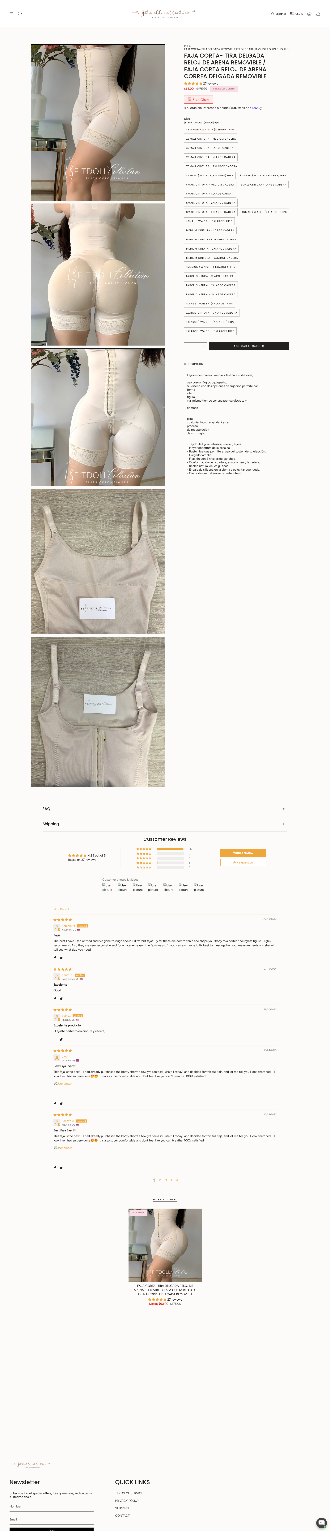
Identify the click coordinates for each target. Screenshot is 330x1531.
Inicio (187, 46)
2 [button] (160, 1180)
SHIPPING (122, 1508)
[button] (193, 83)
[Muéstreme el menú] (11, 13)
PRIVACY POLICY (127, 1501)
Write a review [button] (243, 853)
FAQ (46, 808)
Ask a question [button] (243, 862)
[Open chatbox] (321, 1523)
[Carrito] (318, 13)
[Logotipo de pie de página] (31, 1465)
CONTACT (122, 1515)
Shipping (51, 824)
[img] (62, 920)
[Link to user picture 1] (62, 1090)
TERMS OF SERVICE (129, 1493)
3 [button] (166, 1180)
